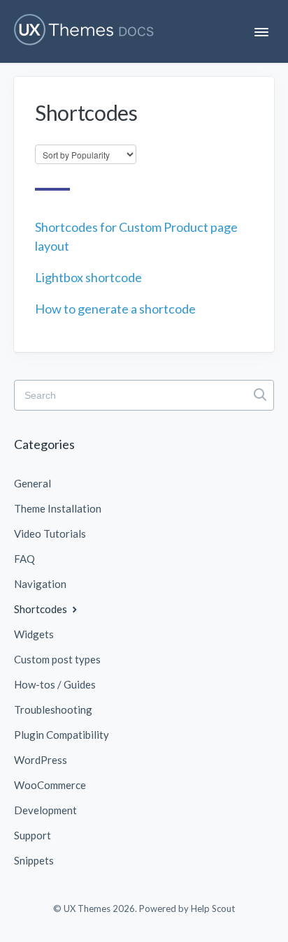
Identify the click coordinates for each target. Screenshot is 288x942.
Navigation (40, 583)
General (32, 483)
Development (45, 810)
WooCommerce (50, 785)
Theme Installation (57, 508)
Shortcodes (41, 609)
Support (32, 835)
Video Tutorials (50, 533)
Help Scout (213, 908)
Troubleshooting (53, 709)
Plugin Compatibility (61, 734)
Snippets (34, 860)
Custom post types (57, 659)
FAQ (24, 558)
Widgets (34, 634)
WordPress (40, 759)
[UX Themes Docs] (84, 29)
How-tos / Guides (55, 684)
